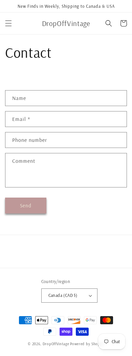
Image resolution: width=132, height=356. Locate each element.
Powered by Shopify (87, 343)
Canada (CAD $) (63, 295)
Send (25, 205)
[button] (8, 23)
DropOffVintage (56, 343)
